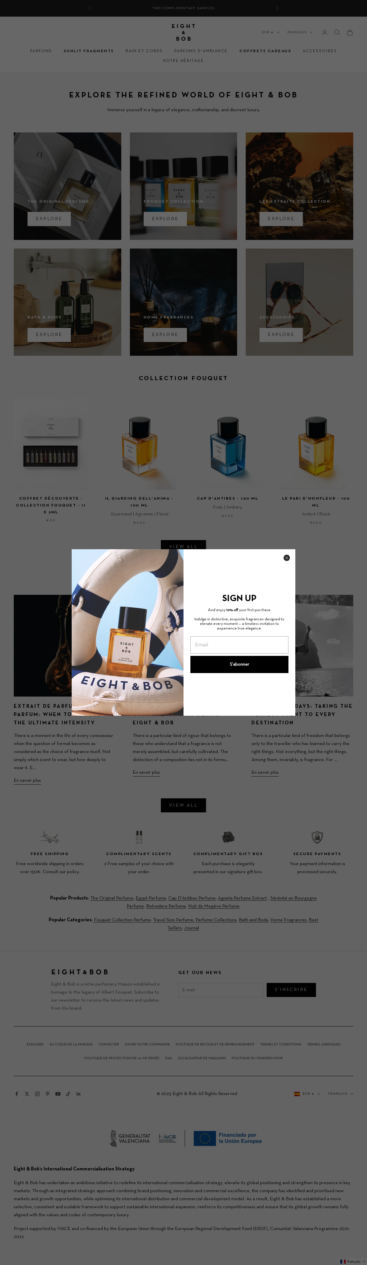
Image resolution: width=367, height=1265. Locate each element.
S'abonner (239, 664)
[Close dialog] (287, 558)
